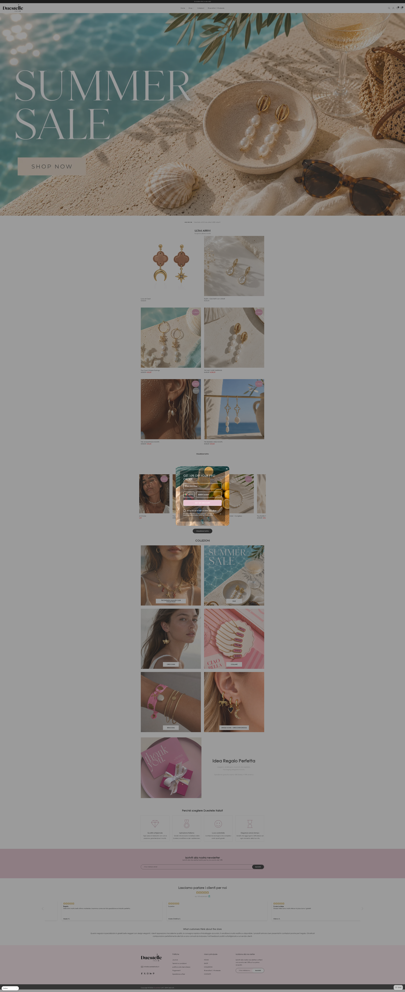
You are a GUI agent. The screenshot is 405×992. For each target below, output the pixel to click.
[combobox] (188, 494)
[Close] (226, 468)
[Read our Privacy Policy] (220, 514)
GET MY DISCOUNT (202, 503)
